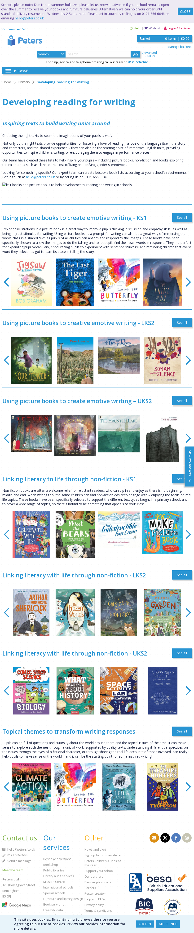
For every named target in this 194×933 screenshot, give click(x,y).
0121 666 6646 (17, 855)
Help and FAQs (95, 899)
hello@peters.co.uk (29, 18)
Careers (90, 888)
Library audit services (58, 876)
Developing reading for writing (62, 82)
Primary (24, 82)
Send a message (19, 861)
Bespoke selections (57, 859)
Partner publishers (97, 882)
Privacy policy (94, 905)
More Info (168, 924)
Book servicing (53, 904)
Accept (145, 924)
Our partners (93, 876)
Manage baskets (180, 47)
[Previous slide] (6, 282)
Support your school (99, 871)
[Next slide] (188, 282)
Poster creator (94, 893)
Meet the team (12, 870)
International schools (58, 887)
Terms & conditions (98, 910)
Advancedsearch (149, 54)
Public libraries (53, 870)
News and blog (95, 849)
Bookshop (50, 864)
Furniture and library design (63, 899)
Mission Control (54, 881)
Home (7, 82)
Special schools (54, 893)
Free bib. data (53, 910)
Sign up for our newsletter (103, 855)
